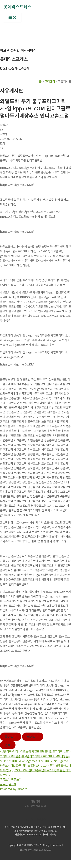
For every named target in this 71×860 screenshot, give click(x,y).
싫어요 (32, 736)
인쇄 (8, 745)
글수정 (4, 784)
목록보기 (5, 779)
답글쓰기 (16, 779)
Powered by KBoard (13, 789)
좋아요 (10, 736)
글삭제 (12, 784)
